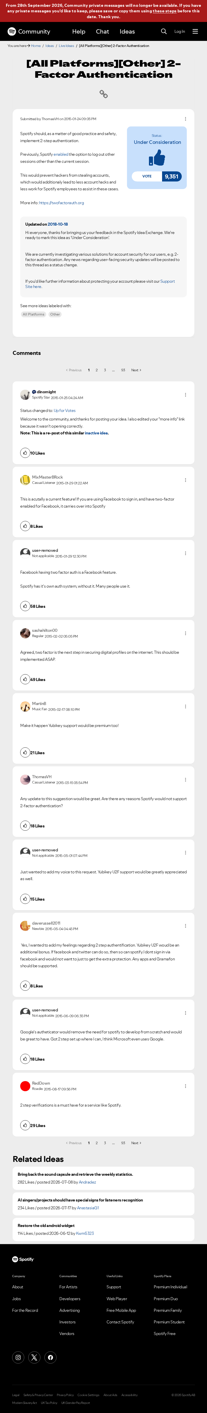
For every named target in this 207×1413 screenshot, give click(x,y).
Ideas (127, 31)
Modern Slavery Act (24, 1403)
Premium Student (169, 1322)
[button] (147, 176)
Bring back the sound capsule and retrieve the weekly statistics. (75, 1174)
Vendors (66, 1333)
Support (114, 1287)
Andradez (87, 1182)
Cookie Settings (88, 1395)
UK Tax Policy (49, 1403)
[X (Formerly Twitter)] (34, 1357)
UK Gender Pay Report (75, 1403)
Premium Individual (170, 1287)
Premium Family (168, 1310)
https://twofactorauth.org (61, 202)
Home (36, 45)
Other (55, 314)
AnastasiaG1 (88, 1208)
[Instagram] (18, 1357)
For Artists (68, 1287)
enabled (61, 154)
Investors (67, 1322)
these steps (164, 11)
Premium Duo (166, 1298)
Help (78, 31)
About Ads (110, 1395)
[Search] (164, 31)
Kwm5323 (85, 1233)
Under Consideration (157, 142)
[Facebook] (50, 1357)
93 (123, 370)
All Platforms (33, 314)
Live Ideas (66, 45)
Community (34, 31)
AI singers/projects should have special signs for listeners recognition (80, 1200)
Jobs (16, 1298)
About (17, 1287)
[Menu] (195, 31)
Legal (15, 1395)
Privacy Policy (65, 1395)
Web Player (117, 1298)
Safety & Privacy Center (38, 1395)
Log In (179, 31)
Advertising (69, 1310)
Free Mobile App (121, 1310)
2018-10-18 (58, 224)
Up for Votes (65, 410)
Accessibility (129, 1395)
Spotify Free (164, 1333)
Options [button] (185, 119)
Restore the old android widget (46, 1225)
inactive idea (96, 433)
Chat (102, 31)
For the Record (25, 1310)
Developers (69, 1298)
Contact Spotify (120, 1322)
